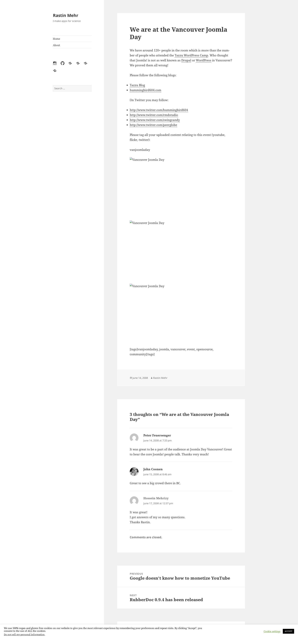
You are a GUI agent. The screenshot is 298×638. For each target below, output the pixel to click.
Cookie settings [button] (272, 631)
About (56, 45)
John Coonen (153, 469)
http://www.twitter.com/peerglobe (153, 125)
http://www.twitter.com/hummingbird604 (159, 110)
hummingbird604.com (145, 90)
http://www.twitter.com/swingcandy (155, 120)
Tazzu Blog (137, 85)
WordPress (203, 60)
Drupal (186, 60)
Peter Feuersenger (157, 435)
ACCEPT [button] (288, 631)
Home (56, 39)
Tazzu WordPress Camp (191, 55)
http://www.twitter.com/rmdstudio (154, 115)
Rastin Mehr (65, 15)
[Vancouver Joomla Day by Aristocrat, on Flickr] (181, 186)
